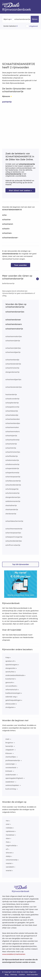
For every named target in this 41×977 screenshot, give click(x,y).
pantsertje (7, 102)
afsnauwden (10, 704)
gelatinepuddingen (13, 700)
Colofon (22, 974)
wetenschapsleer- (12, 785)
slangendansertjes (12, 497)
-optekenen (10, 831)
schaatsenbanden (12, 419)
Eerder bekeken (9, 26)
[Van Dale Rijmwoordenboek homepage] (12, 5)
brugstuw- (9, 743)
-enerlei (8, 870)
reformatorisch (11, 690)
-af (6, 849)
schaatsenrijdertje (12, 341)
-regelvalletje (10, 845)
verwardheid (10, 686)
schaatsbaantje (11, 411)
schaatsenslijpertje (12, 352)
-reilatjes (9, 828)
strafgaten (9, 707)
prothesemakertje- (12, 760)
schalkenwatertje (12, 464)
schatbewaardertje (13, 481)
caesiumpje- (10, 764)
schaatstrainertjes (12, 452)
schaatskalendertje (13, 364)
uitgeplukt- (9, 750)
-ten (7, 821)
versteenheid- (11, 767)
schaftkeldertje (11, 456)
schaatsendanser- (10, 237)
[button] (37, 278)
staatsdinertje (11, 505)
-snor (7, 824)
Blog (6, 974)
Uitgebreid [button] (33, 26)
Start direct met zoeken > (20, 190)
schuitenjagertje (11, 489)
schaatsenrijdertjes (13, 348)
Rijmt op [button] (7, 19)
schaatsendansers (13, 324)
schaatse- (6, 219)
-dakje (8, 856)
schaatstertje (10, 448)
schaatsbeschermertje (14, 521)
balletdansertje (8, 283)
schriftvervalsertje (12, 545)
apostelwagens (11, 665)
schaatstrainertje (12, 368)
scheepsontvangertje (13, 537)
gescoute (9, 682)
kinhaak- (9, 771)
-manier (8, 863)
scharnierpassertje (12, 477)
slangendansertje (12, 372)
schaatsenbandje (12, 360)
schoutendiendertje (13, 485)
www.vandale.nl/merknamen (13, 954)
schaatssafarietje (12, 440)
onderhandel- (10, 775)
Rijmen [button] (35, 19)
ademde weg (10, 697)
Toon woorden (20, 265)
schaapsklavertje (12, 407)
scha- (4, 215)
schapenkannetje (12, 473)
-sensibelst (9, 867)
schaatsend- (7, 224)
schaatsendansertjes (14, 312)
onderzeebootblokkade (14, 675)
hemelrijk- (9, 746)
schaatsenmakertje (14, 328)
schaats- (6, 228)
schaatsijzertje (11, 436)
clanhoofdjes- (10, 757)
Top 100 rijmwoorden (20, 564)
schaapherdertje (12, 403)
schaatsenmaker (12, 427)
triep (7, 657)
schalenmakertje (12, 460)
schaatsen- (7, 233)
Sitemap (13, 974)
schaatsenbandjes (12, 423)
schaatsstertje (11, 444)
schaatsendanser (13, 319)
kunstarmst (10, 679)
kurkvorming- (10, 789)
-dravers (8, 853)
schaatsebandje (11, 415)
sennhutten (9, 672)
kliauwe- (8, 753)
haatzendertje (11, 394)
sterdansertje (10, 514)
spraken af (9, 661)
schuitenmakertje (12, 493)
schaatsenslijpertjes (13, 379)
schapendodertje (12, 468)
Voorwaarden (32, 974)
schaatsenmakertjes (13, 336)
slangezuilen (10, 668)
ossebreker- (10, 782)
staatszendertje (11, 509)
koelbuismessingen (13, 693)
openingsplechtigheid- (14, 778)
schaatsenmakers (12, 431)
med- (7, 739)
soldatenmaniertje (12, 501)
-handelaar (10, 835)
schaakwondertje (12, 399)
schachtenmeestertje (13, 529)
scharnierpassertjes (13, 533)
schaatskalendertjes (13, 387)
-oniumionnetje (11, 860)
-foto (7, 842)
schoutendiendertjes (13, 541)
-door (7, 838)
